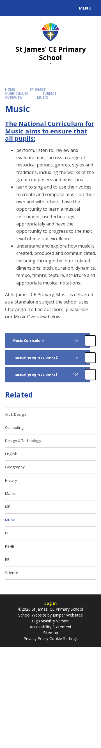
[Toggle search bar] (11, 8)
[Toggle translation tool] (25, 8)
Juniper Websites (68, 615)
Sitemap (50, 632)
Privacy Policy (36, 638)
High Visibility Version (51, 621)
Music (42, 97)
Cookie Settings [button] (63, 638)
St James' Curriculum (25, 91)
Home (10, 89)
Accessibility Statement (51, 626)
